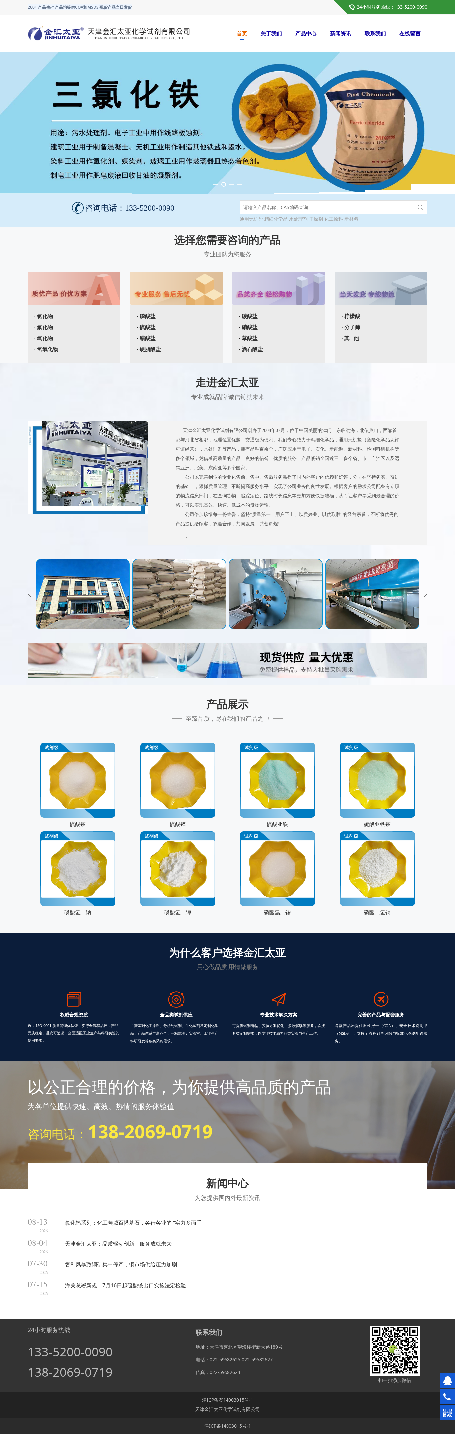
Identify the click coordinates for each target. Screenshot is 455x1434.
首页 (242, 33)
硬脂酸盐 (150, 349)
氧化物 (45, 338)
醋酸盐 (148, 338)
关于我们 (271, 33)
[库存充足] (83, 594)
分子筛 (352, 327)
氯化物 (45, 316)
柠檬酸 (352, 316)
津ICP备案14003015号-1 (227, 1400)
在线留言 (410, 33)
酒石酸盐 (252, 349)
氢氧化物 (47, 349)
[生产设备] (179, 594)
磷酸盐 (148, 316)
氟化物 (45, 327)
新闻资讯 (340, 33)
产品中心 (306, 33)
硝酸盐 (250, 327)
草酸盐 (250, 338)
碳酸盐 (250, 316)
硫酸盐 (148, 327)
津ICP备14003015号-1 (227, 1426)
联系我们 (375, 33)
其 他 (351, 338)
